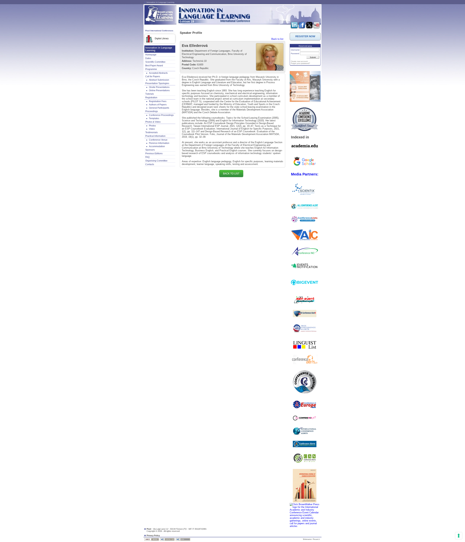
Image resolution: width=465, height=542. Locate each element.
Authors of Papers (158, 104)
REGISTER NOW (305, 36)
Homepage (150, 54)
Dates (148, 58)
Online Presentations (159, 90)
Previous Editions (154, 153)
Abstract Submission (159, 80)
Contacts (149, 164)
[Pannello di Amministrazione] (151, 539)
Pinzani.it (316, 539)
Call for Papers (152, 76)
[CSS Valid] (183, 539)
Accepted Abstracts (158, 73)
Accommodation (157, 146)
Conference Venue (158, 140)
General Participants (159, 108)
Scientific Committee (155, 62)
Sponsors (150, 150)
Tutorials (149, 94)
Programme (151, 69)
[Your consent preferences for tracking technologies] (458, 535)
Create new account (299, 61)
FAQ (147, 157)
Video (152, 129)
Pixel (149, 529)
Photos (152, 125)
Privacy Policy (153, 535)
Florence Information (159, 143)
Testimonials (151, 132)
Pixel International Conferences (159, 31)
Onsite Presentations (159, 87)
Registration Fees (157, 101)
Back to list (277, 39)
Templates (154, 118)
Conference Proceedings (161, 115)
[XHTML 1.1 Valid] (167, 539)
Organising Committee (156, 160)
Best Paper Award (154, 65)
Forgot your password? (300, 63)
